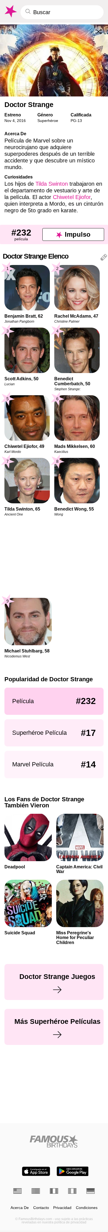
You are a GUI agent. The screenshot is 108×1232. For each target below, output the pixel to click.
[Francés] (54, 1191)
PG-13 (76, 120)
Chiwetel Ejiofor (72, 197)
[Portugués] (36, 1191)
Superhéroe (47, 120)
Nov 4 (9, 120)
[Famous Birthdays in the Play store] (73, 1171)
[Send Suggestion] (104, 258)
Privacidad (62, 1208)
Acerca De (20, 1208)
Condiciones (86, 1208)
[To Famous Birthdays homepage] (10, 11)
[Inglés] (17, 1191)
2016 (21, 120)
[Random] (99, 32)
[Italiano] (72, 1191)
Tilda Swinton (51, 184)
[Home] (54, 1141)
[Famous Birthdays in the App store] (36, 1171)
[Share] (9, 32)
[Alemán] (90, 1191)
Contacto (41, 1208)
